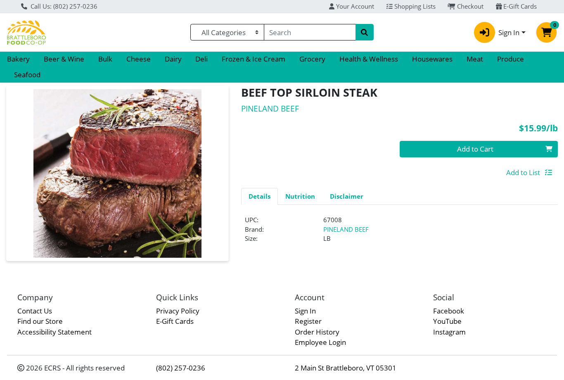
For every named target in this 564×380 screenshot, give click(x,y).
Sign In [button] (508, 32)
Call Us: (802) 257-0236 (63, 6)
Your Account (354, 6)
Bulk (105, 59)
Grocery (312, 59)
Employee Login (320, 342)
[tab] (259, 196)
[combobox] (310, 32)
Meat (475, 59)
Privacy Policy (177, 311)
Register (308, 321)
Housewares (432, 59)
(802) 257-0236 (180, 368)
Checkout (469, 6)
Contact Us (34, 311)
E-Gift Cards (519, 6)
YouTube (447, 321)
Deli (201, 59)
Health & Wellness (368, 59)
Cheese (138, 59)
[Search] (364, 32)
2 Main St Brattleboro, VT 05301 (345, 368)
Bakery (18, 59)
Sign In (305, 311)
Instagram (449, 332)
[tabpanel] (399, 232)
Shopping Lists (414, 6)
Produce (510, 59)
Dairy (173, 59)
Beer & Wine (64, 59)
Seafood (27, 74)
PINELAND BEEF (346, 229)
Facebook (448, 311)
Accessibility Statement (54, 332)
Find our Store (40, 321)
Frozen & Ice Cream (253, 59)
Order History (317, 332)
